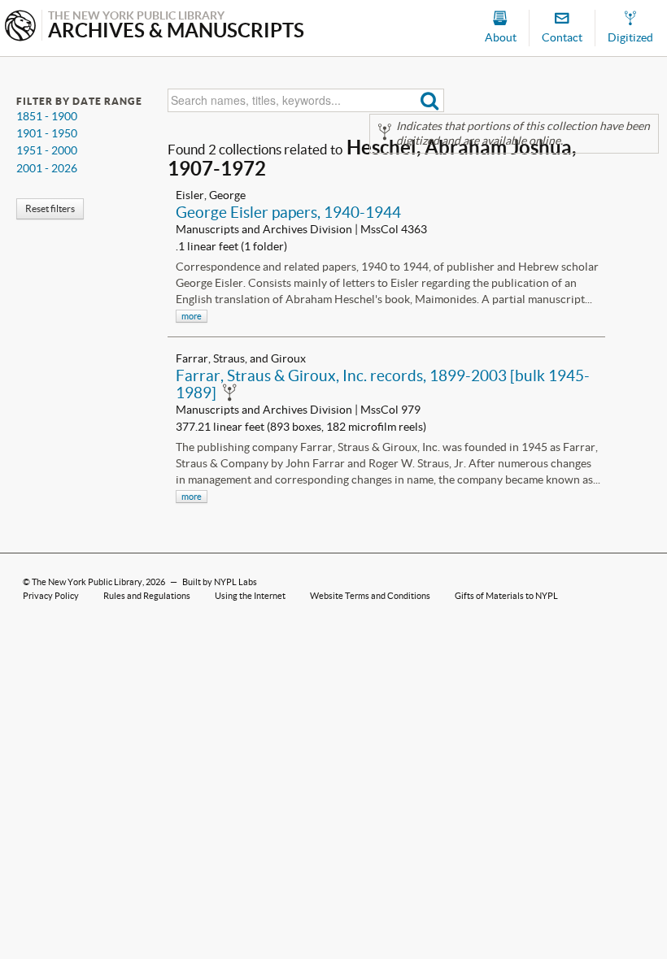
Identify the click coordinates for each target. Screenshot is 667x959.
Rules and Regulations (146, 596)
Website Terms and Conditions (370, 596)
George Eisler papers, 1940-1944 (288, 212)
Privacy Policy (51, 596)
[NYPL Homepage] (20, 27)
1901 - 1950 (46, 133)
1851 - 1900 (46, 116)
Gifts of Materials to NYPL (506, 596)
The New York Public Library (87, 582)
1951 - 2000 (46, 150)
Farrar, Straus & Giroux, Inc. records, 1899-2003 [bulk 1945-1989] (383, 384)
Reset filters (50, 208)
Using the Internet (250, 596)
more (191, 316)
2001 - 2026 (46, 168)
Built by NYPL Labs (219, 582)
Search (430, 100)
